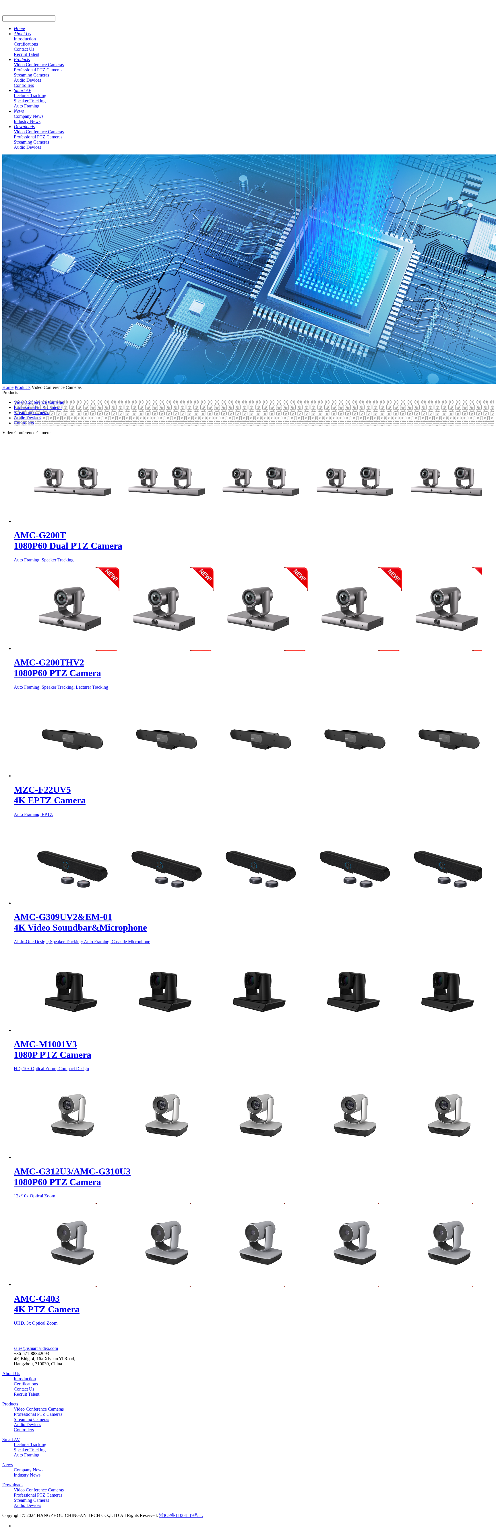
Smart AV (22, 90)
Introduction (25, 38)
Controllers (24, 85)
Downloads (24, 126)
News (19, 111)
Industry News (27, 121)
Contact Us (24, 49)
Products (22, 59)
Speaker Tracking (30, 100)
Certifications (26, 44)
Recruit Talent (26, 54)
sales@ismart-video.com (36, 1348)
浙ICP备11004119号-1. (181, 1515)
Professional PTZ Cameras (38, 69)
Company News (28, 116)
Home (19, 28)
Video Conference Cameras (39, 64)
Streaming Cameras (31, 75)
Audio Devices (27, 80)
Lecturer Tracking (30, 95)
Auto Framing (26, 105)
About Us (22, 33)
